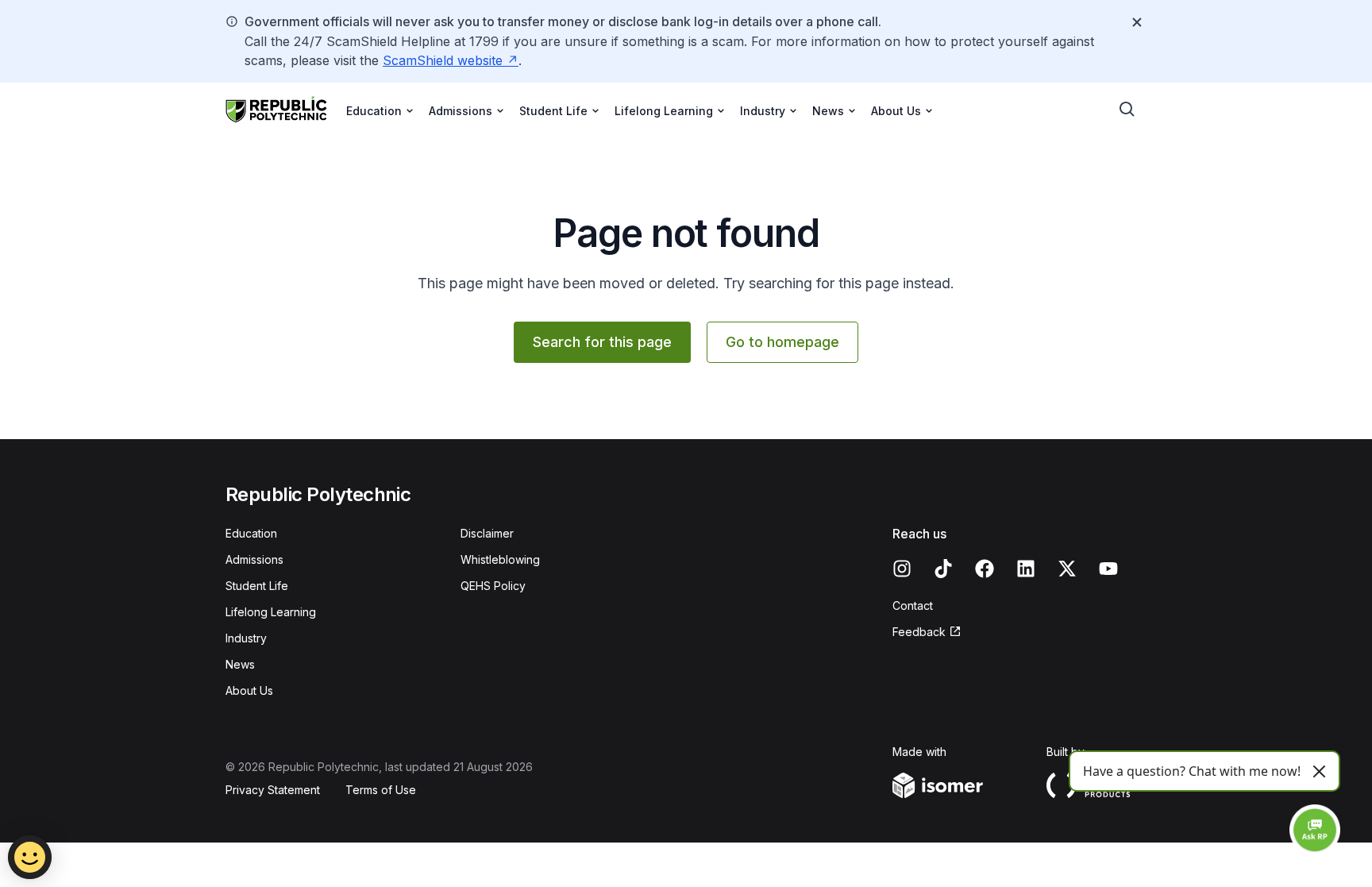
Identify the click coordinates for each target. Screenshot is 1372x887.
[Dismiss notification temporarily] (1137, 22)
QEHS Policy (493, 585)
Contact (912, 605)
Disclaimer (487, 533)
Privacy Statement (272, 789)
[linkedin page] (1025, 568)
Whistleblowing (500, 559)
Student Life (256, 585)
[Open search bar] (1127, 110)
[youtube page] (1108, 568)
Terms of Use (380, 789)
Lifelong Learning (270, 612)
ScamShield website (443, 60)
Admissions (254, 559)
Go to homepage (782, 342)
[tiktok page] (943, 568)
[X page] (1067, 568)
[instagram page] (901, 568)
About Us (249, 690)
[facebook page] (984, 568)
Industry (246, 638)
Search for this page (602, 342)
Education (251, 533)
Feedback (919, 631)
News (240, 664)
